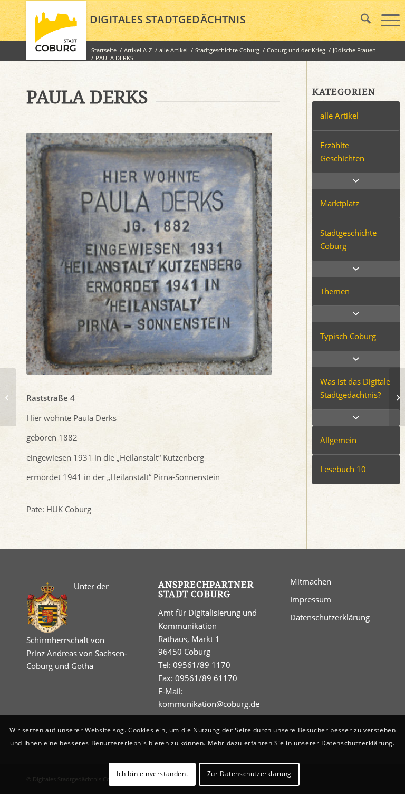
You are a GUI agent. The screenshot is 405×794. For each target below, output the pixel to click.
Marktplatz (339, 203)
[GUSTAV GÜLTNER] (397, 397)
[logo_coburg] (56, 35)
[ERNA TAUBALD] (8, 397)
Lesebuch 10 (343, 469)
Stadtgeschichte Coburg (348, 239)
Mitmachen (310, 581)
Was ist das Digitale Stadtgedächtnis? (355, 388)
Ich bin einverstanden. (152, 773)
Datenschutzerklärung (330, 617)
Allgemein (338, 440)
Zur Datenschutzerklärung (249, 773)
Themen (335, 291)
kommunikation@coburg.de (208, 704)
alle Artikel (339, 115)
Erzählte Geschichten (342, 152)
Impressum (310, 599)
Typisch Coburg (348, 336)
